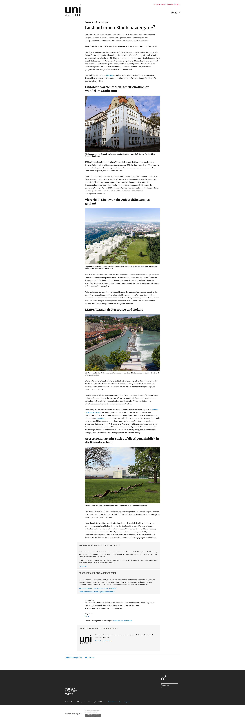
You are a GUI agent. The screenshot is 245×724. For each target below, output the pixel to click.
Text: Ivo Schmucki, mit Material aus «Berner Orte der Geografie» (114, 46)
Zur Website (83, 566)
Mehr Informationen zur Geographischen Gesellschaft (98, 588)
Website (109, 75)
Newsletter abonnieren (103, 641)
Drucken (91, 657)
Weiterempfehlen (75, 657)
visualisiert (101, 418)
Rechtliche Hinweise (114, 702)
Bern (87, 616)
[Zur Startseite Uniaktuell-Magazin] (73, 10)
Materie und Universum (122, 620)
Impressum (128, 702)
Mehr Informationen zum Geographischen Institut (96, 592)
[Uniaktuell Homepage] (73, 10)
